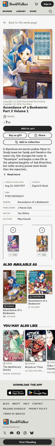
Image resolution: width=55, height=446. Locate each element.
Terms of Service (14, 414)
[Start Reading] (27, 64)
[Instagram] (25, 433)
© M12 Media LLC (11, 427)
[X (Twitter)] (5, 433)
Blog (6, 404)
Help (26, 404)
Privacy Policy (38, 409)
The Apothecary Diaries (12, 368)
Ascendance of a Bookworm (33, 202)
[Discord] (11, 433)
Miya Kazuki (24, 218)
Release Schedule (14, 409)
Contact (37, 404)
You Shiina (23, 213)
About (16, 404)
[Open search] (50, 11)
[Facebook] (18, 433)
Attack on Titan (34, 367)
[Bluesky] (32, 433)
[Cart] (36, 4)
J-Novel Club (25, 207)
